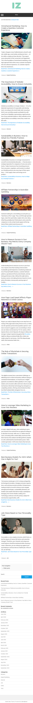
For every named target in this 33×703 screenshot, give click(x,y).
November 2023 (5, 665)
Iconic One (8, 701)
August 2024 (4, 659)
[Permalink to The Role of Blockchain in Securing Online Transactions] (16, 371)
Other (8, 344)
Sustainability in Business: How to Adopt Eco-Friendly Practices (14, 137)
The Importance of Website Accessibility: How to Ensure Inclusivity (16, 83)
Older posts (6, 568)
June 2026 (3, 614)
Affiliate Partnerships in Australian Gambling (12, 597)
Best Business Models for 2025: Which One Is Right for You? (16, 458)
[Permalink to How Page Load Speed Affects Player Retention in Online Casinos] (16, 317)
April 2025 (3, 642)
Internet (9, 129)
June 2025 (3, 639)
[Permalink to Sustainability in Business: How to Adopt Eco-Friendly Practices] (16, 156)
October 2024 (4, 653)
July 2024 (3, 662)
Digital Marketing (11, 75)
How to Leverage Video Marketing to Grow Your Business (16, 406)
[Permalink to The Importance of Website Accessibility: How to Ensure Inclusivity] (16, 102)
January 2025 (4, 651)
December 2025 (5, 625)
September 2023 (5, 668)
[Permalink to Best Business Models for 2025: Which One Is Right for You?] (16, 477)
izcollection (15, 19)
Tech (2, 688)
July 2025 (3, 636)
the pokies (27, 334)
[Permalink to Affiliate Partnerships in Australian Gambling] (16, 210)
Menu (16, 14)
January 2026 (4, 622)
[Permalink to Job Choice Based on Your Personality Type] (16, 533)
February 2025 (4, 648)
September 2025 (5, 631)
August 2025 (4, 634)
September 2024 (5, 656)
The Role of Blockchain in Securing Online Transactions (15, 352)
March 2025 (4, 645)
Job (8, 558)
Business (9, 183)
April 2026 (3, 617)
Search (2, 574)
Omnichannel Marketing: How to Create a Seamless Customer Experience (14, 28)
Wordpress (24, 701)
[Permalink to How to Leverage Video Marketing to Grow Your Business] (16, 425)
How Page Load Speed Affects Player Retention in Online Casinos (16, 298)
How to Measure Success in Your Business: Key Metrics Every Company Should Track (16, 241)
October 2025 (4, 628)
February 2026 (4, 619)
